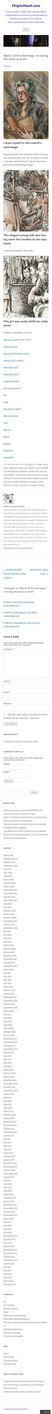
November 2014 (10, 1235)
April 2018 (7, 1107)
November (8, 457)
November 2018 (10, 1083)
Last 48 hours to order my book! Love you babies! (24, 831)
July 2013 (7, 1267)
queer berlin (34, 471)
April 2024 (7, 876)
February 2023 (9, 910)
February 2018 (10, 339)
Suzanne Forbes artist (22, 478)
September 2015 (10, 1215)
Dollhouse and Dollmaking (14, 1315)
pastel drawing (42, 467)
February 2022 (9, 948)
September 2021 (10, 965)
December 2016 (10, 1163)
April (5, 422)
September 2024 (10, 865)
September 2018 (10, 1090)
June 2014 (7, 1242)
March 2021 (8, 986)
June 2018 (7, 1100)
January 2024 (8, 886)
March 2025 (8, 855)
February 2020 (9, 1031)
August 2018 (8, 1094)
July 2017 (7, 1138)
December (8, 450)
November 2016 (10, 1166)
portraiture (23, 471)
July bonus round (11, 388)
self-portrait (20, 474)
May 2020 (7, 1021)
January (7, 443)
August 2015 (8, 1218)
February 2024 (9, 882)
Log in (6, 1353)
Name (7, 681)
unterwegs (32, 481)
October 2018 (9, 1087)
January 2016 (8, 1201)
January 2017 (8, 1159)
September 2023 (10, 900)
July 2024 (7, 869)
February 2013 (9, 1284)
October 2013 (9, 1256)
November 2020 (10, 1000)
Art (26, 464)
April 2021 (7, 983)
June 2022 (7, 934)
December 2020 (10, 997)
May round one (10, 415)
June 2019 (7, 1059)
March (6, 436)
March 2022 (8, 945)
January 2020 (8, 1035)
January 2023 (8, 914)
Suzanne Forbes (33, 474)
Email (7, 692)
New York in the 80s (11, 1332)
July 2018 (7, 1097)
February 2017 (9, 1156)
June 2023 (7, 903)
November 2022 (10, 921)
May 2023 (7, 907)
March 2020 (8, 1028)
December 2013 (10, 1249)
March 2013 (8, 1280)
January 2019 (8, 1076)
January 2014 (8, 1246)
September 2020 (10, 1007)
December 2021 (10, 955)
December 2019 (10, 1038)
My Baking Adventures (13, 1329)
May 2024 (7, 872)
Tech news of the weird (13, 1336)
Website (7, 703)
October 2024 (9, 862)
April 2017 (7, 1149)
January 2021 (8, 993)
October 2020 (9, 1004)
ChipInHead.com (26, 5)
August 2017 (8, 1135)
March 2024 (8, 879)
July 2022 (7, 931)
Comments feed (10, 1360)
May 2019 (7, 1062)
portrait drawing (10, 471)
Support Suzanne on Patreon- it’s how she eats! (23, 1381)
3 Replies (7, 66)
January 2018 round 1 (13, 360)
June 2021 (7, 976)
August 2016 (8, 1177)
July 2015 (7, 1222)
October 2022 (9, 924)
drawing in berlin (16, 467)
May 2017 (7, 1145)
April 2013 (7, 1277)
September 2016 (10, 1173)
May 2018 (7, 1104)
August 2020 (8, 1010)
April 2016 (7, 1190)
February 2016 (9, 1197)
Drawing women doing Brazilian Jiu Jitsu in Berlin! (14, 573)
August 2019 (8, 1052)
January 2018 (8, 1118)
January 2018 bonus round (16, 353)
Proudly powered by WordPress (16, 1409)
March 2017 (8, 1152)
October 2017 (9, 1128)
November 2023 (10, 893)
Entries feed (8, 1356)
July (5, 395)
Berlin (30, 464)
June (5, 401)
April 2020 (7, 1024)
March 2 (7, 429)
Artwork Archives (10, 1308)
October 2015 (9, 1211)
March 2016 (8, 1194)
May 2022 (7, 938)
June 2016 (7, 1183)
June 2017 (7, 1142)
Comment (9, 649)
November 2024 (10, 858)
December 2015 (10, 1204)
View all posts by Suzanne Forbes (18, 548)
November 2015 (10, 1208)
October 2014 (9, 1239)
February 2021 (9, 990)
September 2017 (11, 381)
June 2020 (7, 1017)
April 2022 (7, 941)
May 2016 (7, 1187)
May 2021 (7, 979)
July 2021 (7, 972)
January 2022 (8, 952)
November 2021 (10, 959)
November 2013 (10, 1253)
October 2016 (9, 1170)
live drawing (29, 467)
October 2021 (9, 962)
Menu (26, 29)
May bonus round (12, 408)
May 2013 (7, 1273)
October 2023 (9, 896)
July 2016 (7, 1180)
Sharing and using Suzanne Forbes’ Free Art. (22, 1391)
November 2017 (11, 374)
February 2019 (9, 1073)
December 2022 (10, 917)
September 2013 (10, 1260)
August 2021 (8, 969)
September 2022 (10, 927)
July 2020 (7, 1014)
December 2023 (10, 889)
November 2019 (10, 1042)
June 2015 (7, 1225)
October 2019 (9, 1045)
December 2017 (11, 367)
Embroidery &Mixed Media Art (16, 1318)
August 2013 (8, 1263)
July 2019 (7, 1055)
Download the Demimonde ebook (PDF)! (20, 741)
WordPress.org (9, 1363)
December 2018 (10, 1080)
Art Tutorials (8, 1305)
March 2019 (8, 1069)
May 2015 (7, 1228)
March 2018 (8, 1111)
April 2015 (7, 1232)
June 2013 (7, 1270)
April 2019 (7, 1066)
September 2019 (10, 1049)
